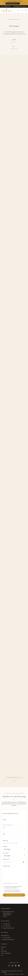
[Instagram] (12, 965)
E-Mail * (4, 819)
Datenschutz (4, 951)
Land (4, 834)
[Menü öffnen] (25, 10)
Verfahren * (5, 846)
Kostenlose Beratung (12, 3)
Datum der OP (6, 859)
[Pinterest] (15, 965)
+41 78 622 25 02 (6, 937)
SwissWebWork (11, 974)
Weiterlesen (5, 77)
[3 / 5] (10, 843)
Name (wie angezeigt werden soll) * (11, 813)
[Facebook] (9, 965)
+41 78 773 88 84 (6, 926)
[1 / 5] (4, 843)
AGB (2, 949)
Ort (3, 827)
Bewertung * (5, 840)
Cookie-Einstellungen (6, 953)
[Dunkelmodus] (22, 10)
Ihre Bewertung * (6, 866)
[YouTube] (19, 965)
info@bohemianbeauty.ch (8, 928)
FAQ (2, 955)
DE (18, 10)
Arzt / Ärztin (5, 853)
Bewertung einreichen (14, 895)
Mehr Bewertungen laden (13, 777)
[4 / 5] (13, 843)
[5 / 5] (16, 843)
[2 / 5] (7, 843)
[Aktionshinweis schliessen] (26, 2)
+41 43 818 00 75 (6, 923)
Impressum (3, 947)
